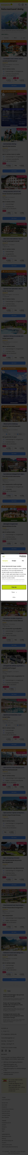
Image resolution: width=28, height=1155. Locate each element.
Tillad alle (14, 587)
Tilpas (13, 592)
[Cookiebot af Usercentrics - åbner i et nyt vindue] (19, 556)
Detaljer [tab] (14, 560)
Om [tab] (23, 560)
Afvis (14, 597)
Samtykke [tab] (5, 560)
